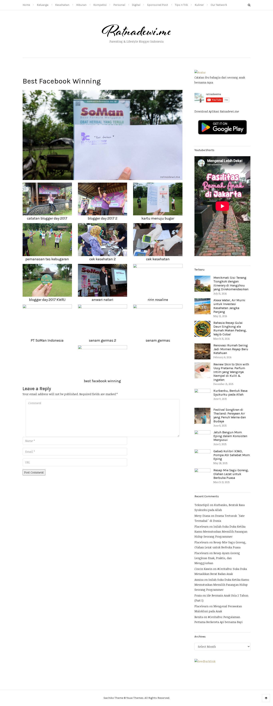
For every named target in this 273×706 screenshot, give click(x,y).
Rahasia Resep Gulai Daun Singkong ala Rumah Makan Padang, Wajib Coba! (230, 328)
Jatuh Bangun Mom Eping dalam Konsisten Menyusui (230, 436)
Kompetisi (100, 5)
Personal (119, 5)
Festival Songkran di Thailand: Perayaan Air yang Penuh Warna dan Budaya (229, 415)
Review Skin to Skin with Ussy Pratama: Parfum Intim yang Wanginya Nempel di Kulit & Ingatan (231, 372)
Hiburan (81, 5)
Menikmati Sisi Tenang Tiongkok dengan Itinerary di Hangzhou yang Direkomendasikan (230, 283)
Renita (198, 617)
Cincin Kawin (203, 569)
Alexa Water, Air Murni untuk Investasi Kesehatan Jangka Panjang (229, 306)
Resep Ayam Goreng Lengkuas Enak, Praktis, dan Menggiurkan (217, 558)
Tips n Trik (181, 5)
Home (26, 5)
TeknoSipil (201, 505)
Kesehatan (62, 5)
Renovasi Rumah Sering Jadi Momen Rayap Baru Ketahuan (230, 349)
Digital (136, 5)
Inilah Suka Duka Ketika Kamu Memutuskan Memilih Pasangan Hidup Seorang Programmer (220, 531)
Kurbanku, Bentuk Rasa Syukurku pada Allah (230, 392)
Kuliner (199, 5)
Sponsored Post (157, 5)
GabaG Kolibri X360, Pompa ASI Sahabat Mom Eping (231, 455)
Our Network (219, 5)
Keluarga (42, 5)
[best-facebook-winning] (102, 134)
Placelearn (201, 526)
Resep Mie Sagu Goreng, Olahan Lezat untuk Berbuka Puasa (231, 474)
